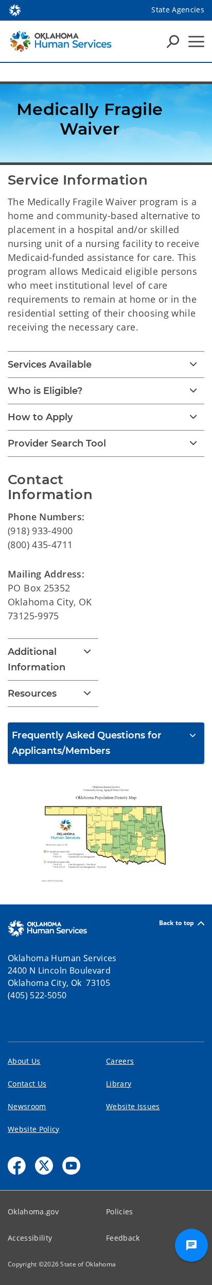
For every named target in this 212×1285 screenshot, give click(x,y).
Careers (120, 1061)
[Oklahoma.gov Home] (15, 9)
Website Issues (133, 1106)
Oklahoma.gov (33, 1211)
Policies (119, 1211)
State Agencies (177, 9)
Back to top (177, 923)
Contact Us (27, 1084)
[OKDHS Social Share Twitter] (44, 1166)
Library (118, 1084)
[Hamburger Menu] (196, 42)
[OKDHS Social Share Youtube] (71, 1166)
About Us (24, 1061)
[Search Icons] (173, 41)
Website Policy (34, 1129)
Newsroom (27, 1106)
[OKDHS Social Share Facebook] (17, 1166)
